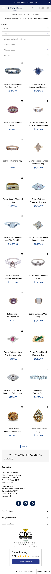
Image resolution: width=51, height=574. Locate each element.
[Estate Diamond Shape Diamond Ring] (38, 224)
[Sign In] (42, 8)
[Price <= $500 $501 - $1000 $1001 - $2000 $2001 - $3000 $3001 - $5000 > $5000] (25, 28)
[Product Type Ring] (25, 44)
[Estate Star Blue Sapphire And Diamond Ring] (38, 71)
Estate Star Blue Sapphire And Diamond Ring (38, 87)
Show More (25, 446)
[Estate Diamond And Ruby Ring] (13, 109)
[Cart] (47, 8)
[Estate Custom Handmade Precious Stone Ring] (13, 415)
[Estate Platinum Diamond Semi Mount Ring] (13, 263)
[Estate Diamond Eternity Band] (38, 377)
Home (5, 18)
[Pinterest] (32, 503)
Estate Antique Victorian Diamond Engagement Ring (38, 202)
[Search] (33, 8)
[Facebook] (18, 503)
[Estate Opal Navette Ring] (38, 415)
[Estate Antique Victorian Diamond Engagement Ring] (38, 186)
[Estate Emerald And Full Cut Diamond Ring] (38, 110)
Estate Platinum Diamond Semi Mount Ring (13, 278)
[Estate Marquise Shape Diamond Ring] (38, 148)
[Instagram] (25, 503)
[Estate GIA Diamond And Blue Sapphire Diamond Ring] (13, 224)
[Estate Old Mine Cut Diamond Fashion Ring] (13, 377)
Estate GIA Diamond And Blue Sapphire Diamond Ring (13, 240)
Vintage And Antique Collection (18, 18)
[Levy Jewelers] (15, 9)
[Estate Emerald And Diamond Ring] (38, 339)
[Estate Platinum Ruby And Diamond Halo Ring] (13, 339)
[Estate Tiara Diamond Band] (38, 263)
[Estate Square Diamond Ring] (13, 186)
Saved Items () (43, 572)
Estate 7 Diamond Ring (12, 161)
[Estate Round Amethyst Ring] (13, 301)
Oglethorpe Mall (8, 486)
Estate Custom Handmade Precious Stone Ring (12, 431)
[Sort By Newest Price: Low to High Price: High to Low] (25, 55)
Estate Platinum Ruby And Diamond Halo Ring (13, 355)
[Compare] (21, 63)
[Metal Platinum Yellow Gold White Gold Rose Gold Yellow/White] (25, 33)
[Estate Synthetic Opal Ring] (38, 301)
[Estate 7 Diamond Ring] (13, 148)
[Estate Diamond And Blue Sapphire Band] (13, 71)
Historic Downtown (10, 473)
